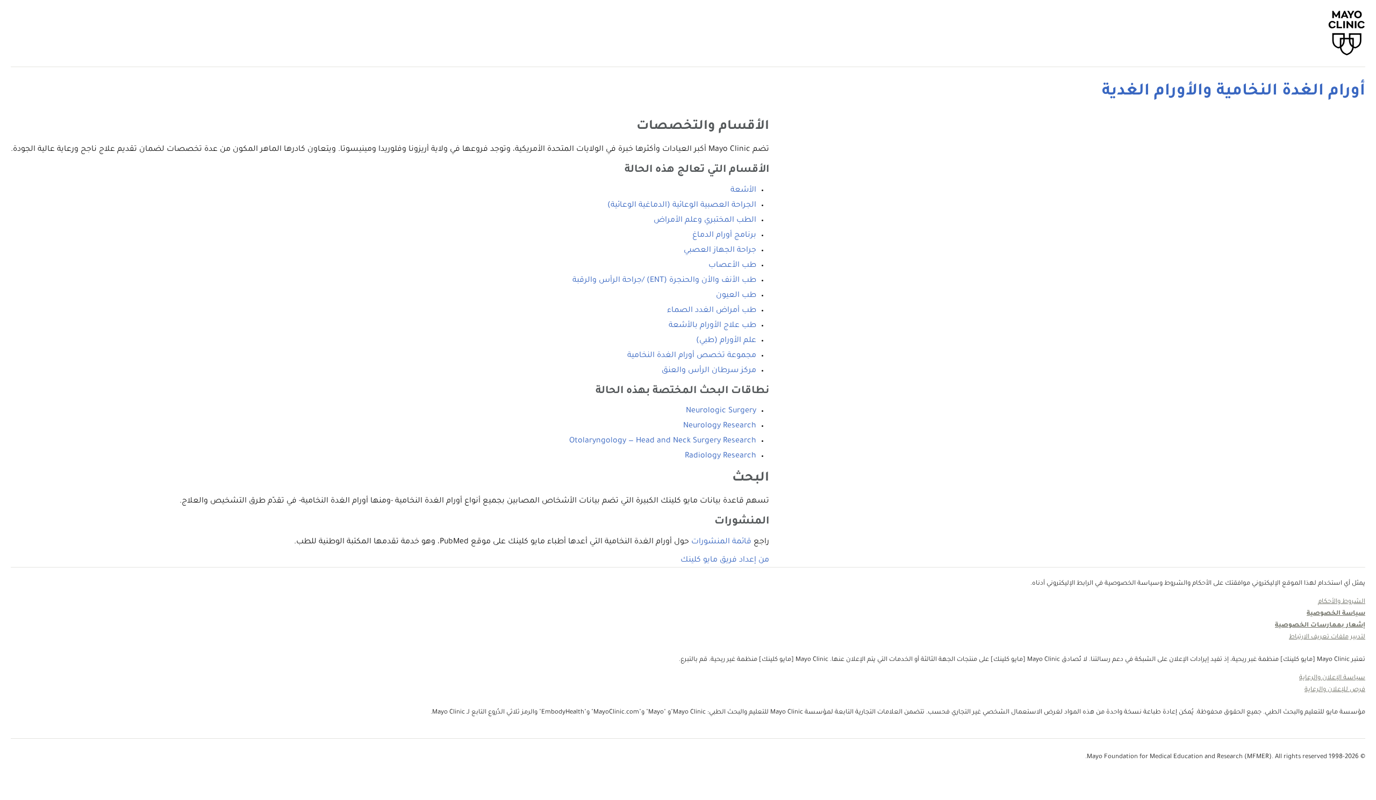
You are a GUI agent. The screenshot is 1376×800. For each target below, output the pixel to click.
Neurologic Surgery (721, 411)
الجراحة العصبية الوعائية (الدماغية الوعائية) (681, 205)
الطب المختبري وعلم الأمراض (705, 220)
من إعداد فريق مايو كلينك (724, 560)
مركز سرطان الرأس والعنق (709, 371)
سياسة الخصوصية (1336, 613)
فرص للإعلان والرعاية (1335, 690)
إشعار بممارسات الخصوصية (1320, 625)
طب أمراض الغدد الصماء (711, 311)
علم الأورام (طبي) (726, 341)
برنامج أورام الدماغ (724, 235)
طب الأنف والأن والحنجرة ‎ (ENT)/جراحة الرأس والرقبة (664, 281)
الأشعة (743, 190)
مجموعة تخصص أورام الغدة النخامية (691, 356)
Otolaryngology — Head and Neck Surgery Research (662, 441)
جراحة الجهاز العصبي (720, 250)
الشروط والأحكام (1341, 602)
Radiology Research (720, 456)
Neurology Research (719, 426)
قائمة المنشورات (721, 542)
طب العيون (736, 296)
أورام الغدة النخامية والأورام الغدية (1233, 91)
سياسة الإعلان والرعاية (1332, 678)
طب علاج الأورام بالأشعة (712, 326)
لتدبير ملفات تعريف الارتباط (1327, 637)
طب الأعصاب (732, 265)
